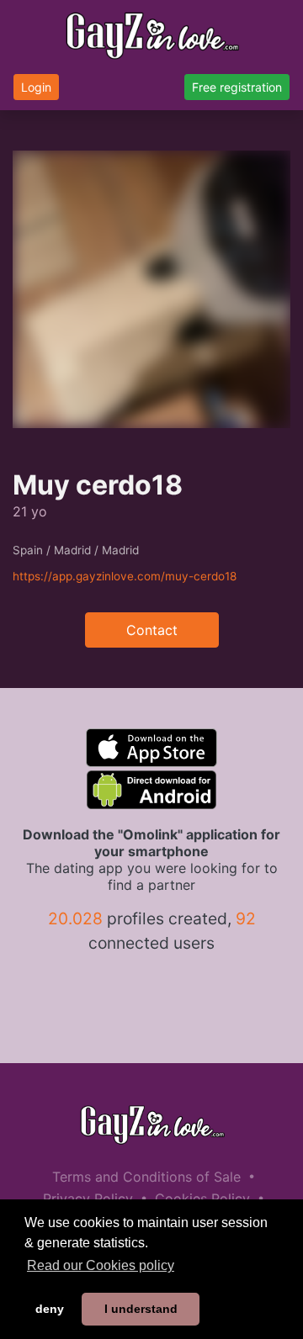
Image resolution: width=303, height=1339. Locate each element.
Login (36, 87)
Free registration (237, 87)
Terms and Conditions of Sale (146, 1176)
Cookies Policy (202, 1198)
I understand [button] (141, 1308)
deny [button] (49, 1308)
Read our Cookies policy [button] (100, 1265)
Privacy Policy (88, 1198)
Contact (152, 630)
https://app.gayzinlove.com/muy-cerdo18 (125, 576)
